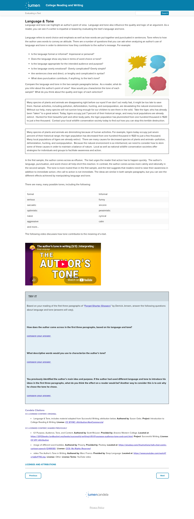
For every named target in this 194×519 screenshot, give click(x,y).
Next (162, 475)
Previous (33, 475)
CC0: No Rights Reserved (78, 448)
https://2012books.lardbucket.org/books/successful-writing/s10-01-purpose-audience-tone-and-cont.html (82, 436)
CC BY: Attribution (40, 440)
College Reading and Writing (64, 5)
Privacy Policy (97, 507)
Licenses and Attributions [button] (40, 464)
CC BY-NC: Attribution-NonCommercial (84, 422)
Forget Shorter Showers (98, 305)
